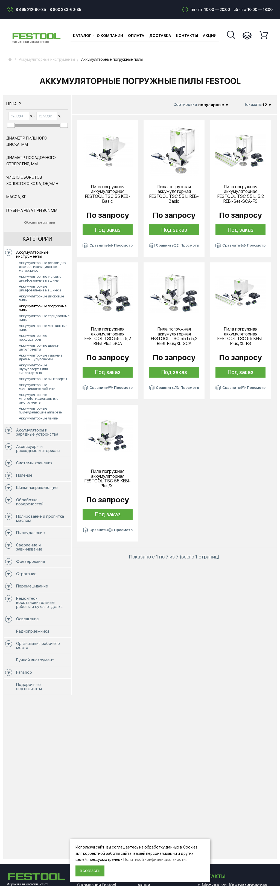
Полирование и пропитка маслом (40, 518)
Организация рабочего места (38, 645)
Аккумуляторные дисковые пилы (41, 298)
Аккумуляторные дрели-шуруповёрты (39, 347)
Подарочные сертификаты (29, 686)
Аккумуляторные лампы (39, 418)
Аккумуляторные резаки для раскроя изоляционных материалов (42, 267)
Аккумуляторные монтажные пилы (43, 328)
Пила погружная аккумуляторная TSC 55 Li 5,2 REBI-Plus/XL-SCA (174, 336)
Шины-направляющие (37, 487)
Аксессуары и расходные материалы (38, 448)
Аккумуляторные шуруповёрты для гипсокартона (33, 369)
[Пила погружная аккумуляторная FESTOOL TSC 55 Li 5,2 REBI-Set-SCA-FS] (240, 150)
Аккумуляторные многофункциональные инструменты (38, 398)
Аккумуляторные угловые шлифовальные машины (40, 278)
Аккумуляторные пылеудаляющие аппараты (41, 410)
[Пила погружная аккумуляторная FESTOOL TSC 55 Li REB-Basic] (174, 150)
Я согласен (90, 871)
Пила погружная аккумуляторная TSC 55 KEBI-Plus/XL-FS (240, 336)
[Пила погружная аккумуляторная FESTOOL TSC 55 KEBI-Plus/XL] (108, 435)
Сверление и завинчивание (29, 547)
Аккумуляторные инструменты (32, 254)
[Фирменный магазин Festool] (37, 35)
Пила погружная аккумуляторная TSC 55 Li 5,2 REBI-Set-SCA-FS (240, 194)
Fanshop (24, 672)
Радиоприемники (32, 631)
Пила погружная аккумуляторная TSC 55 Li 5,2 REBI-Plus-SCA (107, 336)
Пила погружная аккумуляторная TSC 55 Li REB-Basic (174, 194)
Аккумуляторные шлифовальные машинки (40, 288)
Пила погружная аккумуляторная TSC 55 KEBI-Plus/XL (107, 478)
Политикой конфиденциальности (154, 859)
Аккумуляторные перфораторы (33, 337)
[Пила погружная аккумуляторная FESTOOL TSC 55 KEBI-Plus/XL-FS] (240, 292)
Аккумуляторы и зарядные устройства (37, 432)
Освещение (27, 618)
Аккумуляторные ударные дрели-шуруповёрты (40, 357)
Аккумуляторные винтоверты (43, 379)
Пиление (24, 475)
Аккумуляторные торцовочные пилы (44, 318)
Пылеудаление (30, 532)
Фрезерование (30, 561)
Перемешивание (32, 586)
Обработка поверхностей (29, 501)
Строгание (26, 573)
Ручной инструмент (35, 660)
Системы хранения (34, 463)
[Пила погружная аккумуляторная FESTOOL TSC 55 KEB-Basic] (108, 150)
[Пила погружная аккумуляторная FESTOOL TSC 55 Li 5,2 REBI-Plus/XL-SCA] (174, 292)
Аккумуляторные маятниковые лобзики (37, 387)
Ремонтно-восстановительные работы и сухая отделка (39, 602)
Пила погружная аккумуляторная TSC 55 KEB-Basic (107, 194)
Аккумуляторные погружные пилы (42, 308)
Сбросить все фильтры (39, 222)
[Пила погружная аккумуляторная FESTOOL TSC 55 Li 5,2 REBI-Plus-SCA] (108, 292)
